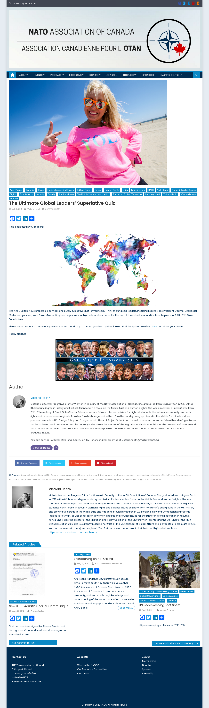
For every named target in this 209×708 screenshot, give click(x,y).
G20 (47, 475)
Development (186, 591)
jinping (103, 475)
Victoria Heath (170, 194)
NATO (151, 190)
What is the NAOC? (88, 665)
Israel (96, 475)
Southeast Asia (66, 194)
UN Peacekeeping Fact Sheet (159, 605)
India (125, 190)
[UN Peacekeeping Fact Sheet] (169, 569)
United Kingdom (112, 479)
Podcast (55, 75)
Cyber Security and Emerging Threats (158, 591)
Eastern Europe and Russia (61, 190)
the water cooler (86, 479)
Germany (55, 475)
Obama (180, 475)
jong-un (112, 475)
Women (14, 198)
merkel (130, 475)
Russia (28, 479)
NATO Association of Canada (108, 563)
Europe (98, 190)
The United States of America (127, 194)
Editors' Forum (84, 190)
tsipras (99, 479)
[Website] (56, 447)
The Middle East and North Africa (93, 194)
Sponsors (148, 75)
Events (39, 75)
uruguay (141, 479)
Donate (94, 75)
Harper (82, 475)
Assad (24, 475)
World (159, 479)
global (64, 475)
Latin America (138, 190)
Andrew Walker (38, 611)
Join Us (110, 75)
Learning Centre (169, 75)
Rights (13, 194)
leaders (121, 475)
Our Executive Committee (92, 669)
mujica (145, 475)
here (154, 326)
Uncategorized (152, 194)
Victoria (151, 479)
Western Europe (188, 194)
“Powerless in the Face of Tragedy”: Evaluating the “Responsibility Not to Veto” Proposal (177, 643)
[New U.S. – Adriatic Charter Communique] (39, 574)
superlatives (63, 479)
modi (138, 475)
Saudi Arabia (26, 194)
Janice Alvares (170, 596)
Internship (129, 75)
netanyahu (155, 475)
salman (37, 479)
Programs (75, 75)
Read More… (126, 608)
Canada (30, 190)
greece (73, 475)
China (41, 190)
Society (51, 194)
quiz (22, 479)
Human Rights (112, 190)
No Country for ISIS (24, 642)
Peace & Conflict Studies (184, 190)
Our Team (83, 673)
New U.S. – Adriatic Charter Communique (38, 606)
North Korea (163, 190)
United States (129, 479)
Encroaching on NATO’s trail (94, 559)
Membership (149, 661)
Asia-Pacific (16, 190)
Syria (73, 479)
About (23, 75)
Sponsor (146, 669)
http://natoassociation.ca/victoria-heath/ (73, 532)
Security (40, 194)
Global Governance (150, 596)
